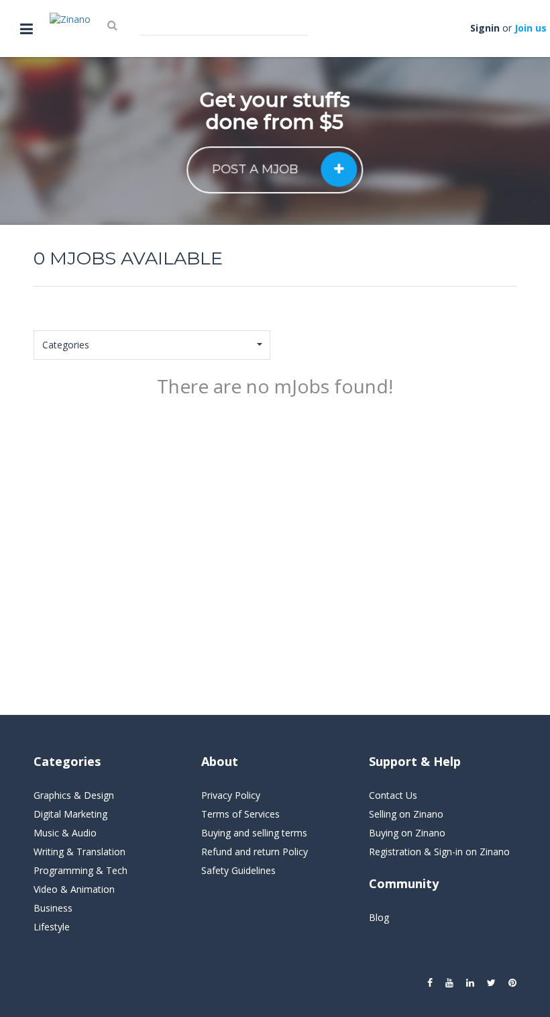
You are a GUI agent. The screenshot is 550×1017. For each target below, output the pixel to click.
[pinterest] (512, 982)
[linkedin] (470, 982)
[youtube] (449, 982)
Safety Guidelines (238, 870)
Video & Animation (74, 889)
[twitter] (491, 982)
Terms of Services (240, 814)
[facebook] (430, 982)
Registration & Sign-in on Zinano (439, 851)
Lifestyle (52, 926)
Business (53, 908)
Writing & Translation (79, 851)
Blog (379, 917)
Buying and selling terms (254, 832)
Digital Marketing (70, 814)
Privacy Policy (230, 795)
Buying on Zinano (407, 832)
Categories (65, 344)
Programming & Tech (80, 870)
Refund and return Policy (254, 851)
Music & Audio (65, 832)
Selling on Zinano (406, 814)
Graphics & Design (74, 795)
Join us (530, 27)
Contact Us (393, 795)
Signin (485, 27)
